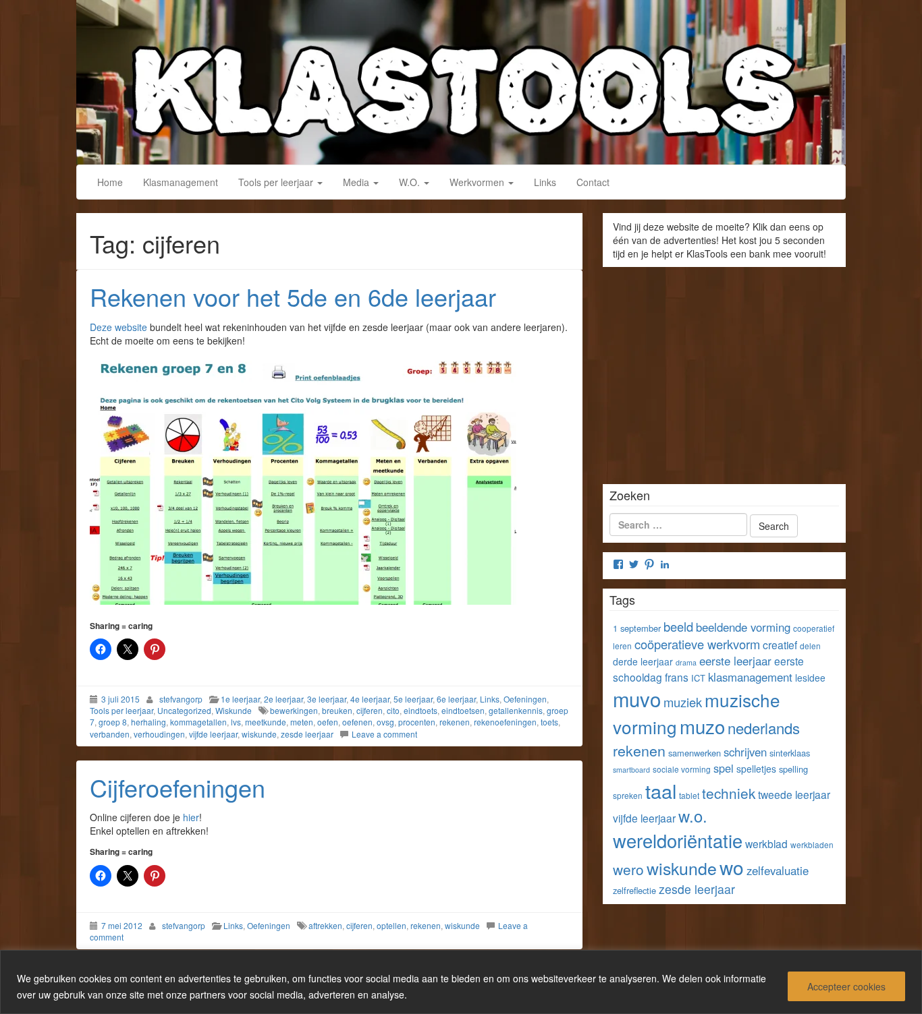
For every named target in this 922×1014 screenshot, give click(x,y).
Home (110, 182)
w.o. (692, 815)
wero (628, 869)
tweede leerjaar (794, 794)
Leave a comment (384, 734)
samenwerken (694, 752)
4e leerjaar (369, 699)
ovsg (385, 721)
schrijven (745, 752)
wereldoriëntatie (677, 840)
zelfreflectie (634, 890)
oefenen (357, 721)
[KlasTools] (461, 80)
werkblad (766, 843)
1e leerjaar (240, 699)
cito (393, 710)
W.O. (411, 182)
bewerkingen (294, 710)
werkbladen (812, 844)
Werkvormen (478, 182)
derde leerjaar (643, 661)
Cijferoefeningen (177, 787)
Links (545, 182)
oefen (327, 721)
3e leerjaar (326, 699)
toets (549, 721)
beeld (678, 626)
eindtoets (420, 710)
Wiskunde (233, 710)
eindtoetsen (463, 710)
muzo (702, 726)
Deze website (118, 327)
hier (191, 817)
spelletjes (756, 768)
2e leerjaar (283, 699)
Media (357, 182)
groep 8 (113, 721)
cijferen (369, 710)
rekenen (454, 721)
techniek (728, 793)
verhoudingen (159, 734)
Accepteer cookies (846, 986)
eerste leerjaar (735, 661)
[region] (461, 982)
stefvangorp (180, 699)
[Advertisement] (724, 370)
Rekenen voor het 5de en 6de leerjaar (293, 296)
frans (676, 676)
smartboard (631, 770)
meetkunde (265, 721)
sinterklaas (789, 752)
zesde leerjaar (307, 734)
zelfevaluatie (778, 870)
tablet (689, 795)
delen (810, 645)
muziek (682, 702)
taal (660, 790)
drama (686, 662)
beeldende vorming (743, 627)
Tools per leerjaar (277, 182)
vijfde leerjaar (213, 734)
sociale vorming (682, 769)
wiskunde (259, 734)
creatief (780, 644)
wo (732, 867)
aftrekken (325, 925)
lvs (236, 721)
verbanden (110, 734)
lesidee (810, 677)
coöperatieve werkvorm (697, 644)
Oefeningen (525, 699)
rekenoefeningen (505, 721)
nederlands (764, 727)
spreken (628, 795)
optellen (391, 925)
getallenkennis (516, 710)
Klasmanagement (180, 182)
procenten (416, 721)
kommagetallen (198, 721)
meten (301, 721)
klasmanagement (750, 677)
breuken (337, 710)
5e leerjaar (413, 699)
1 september (637, 628)
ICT (698, 678)
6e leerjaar (456, 699)
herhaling (148, 721)
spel (723, 768)
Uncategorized (184, 710)
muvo (637, 698)
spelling (793, 769)
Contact (592, 182)
